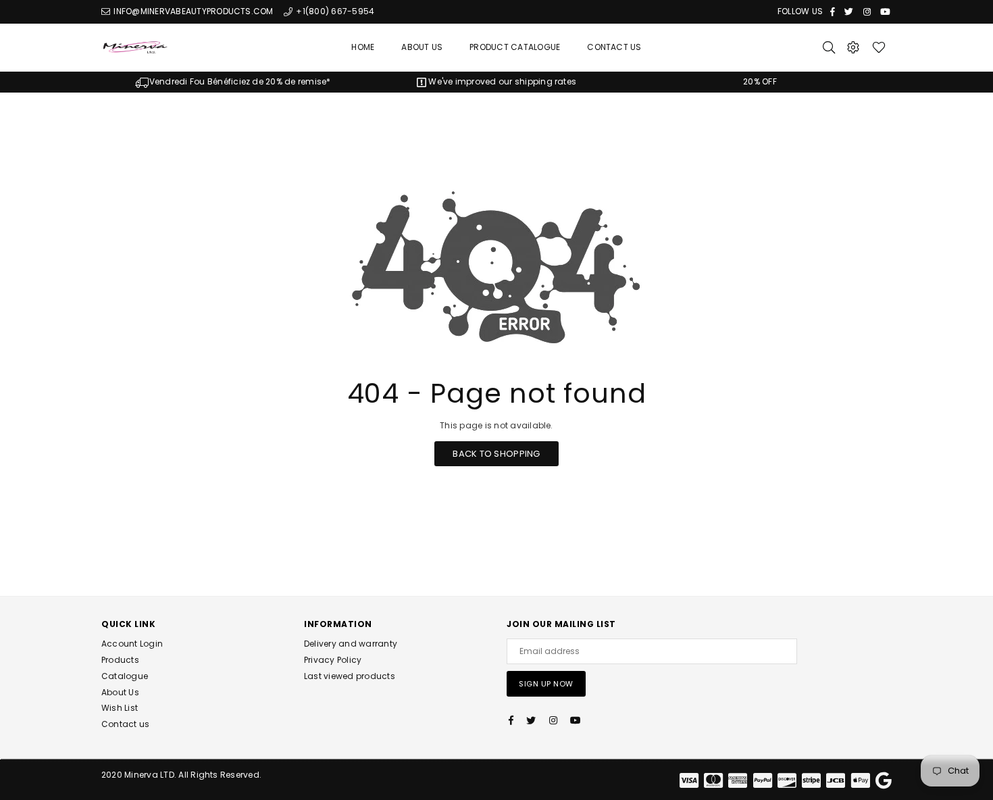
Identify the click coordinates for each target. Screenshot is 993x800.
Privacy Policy (332, 660)
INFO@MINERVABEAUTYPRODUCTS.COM (192, 11)
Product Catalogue (514, 47)
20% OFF (760, 81)
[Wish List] (879, 47)
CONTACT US (614, 47)
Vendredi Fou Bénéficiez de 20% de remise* (239, 81)
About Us (421, 47)
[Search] (829, 47)
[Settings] (853, 47)
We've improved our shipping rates (501, 81)
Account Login (132, 643)
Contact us (125, 724)
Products (120, 660)
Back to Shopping (496, 453)
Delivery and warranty (350, 643)
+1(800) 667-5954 (334, 11)
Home (362, 47)
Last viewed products (349, 676)
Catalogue (124, 676)
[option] (233, 82)
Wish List (119, 708)
